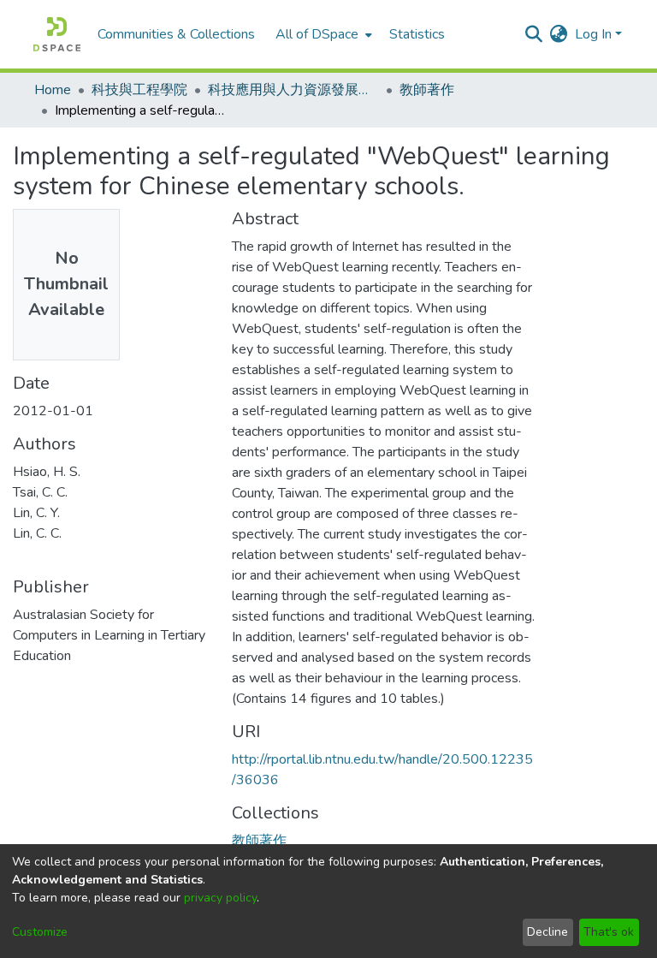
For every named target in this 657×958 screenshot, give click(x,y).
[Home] (56, 34)
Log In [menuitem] (593, 34)
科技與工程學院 (139, 89)
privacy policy (220, 898)
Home (52, 89)
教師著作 (427, 89)
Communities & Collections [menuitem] (176, 34)
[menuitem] (322, 34)
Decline (547, 932)
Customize (40, 932)
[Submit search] (534, 34)
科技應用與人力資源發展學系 (293, 89)
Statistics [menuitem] (417, 34)
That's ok (608, 932)
